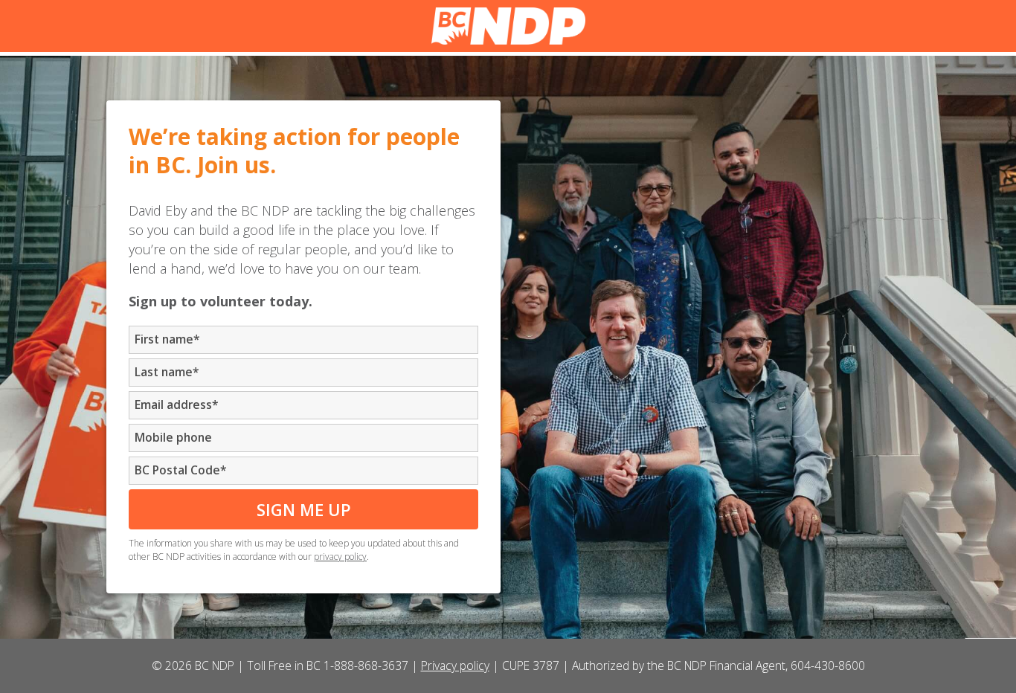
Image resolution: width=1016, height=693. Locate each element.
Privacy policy (455, 665)
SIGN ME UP (304, 509)
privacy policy (340, 556)
